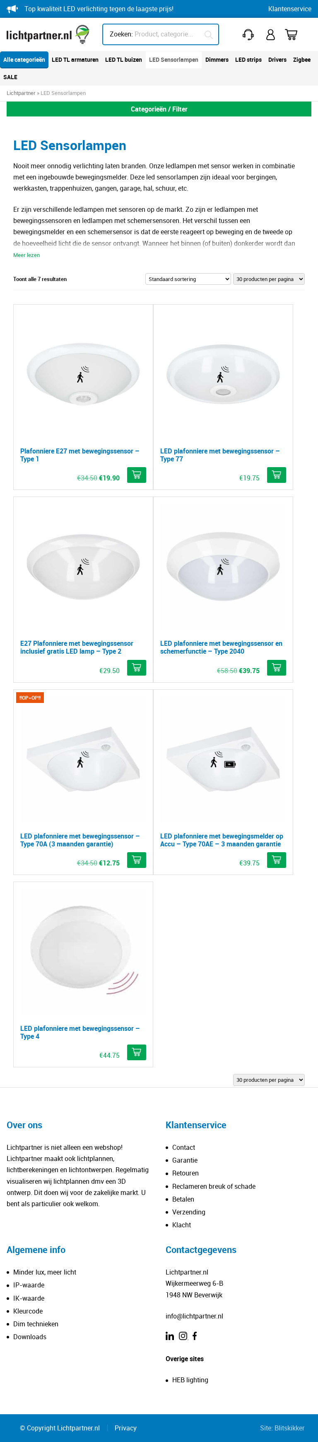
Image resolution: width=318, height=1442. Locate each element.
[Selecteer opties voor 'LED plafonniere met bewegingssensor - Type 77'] (276, 475)
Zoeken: (121, 34)
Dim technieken (35, 1323)
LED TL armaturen (75, 59)
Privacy (126, 1427)
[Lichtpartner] (48, 34)
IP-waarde (28, 1284)
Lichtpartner (21, 93)
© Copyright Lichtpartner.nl (60, 1427)
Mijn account (271, 35)
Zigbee (302, 59)
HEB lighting (190, 1379)
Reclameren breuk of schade (213, 1186)
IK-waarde (28, 1298)
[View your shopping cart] (296, 35)
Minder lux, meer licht (44, 1272)
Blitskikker (290, 1427)
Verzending (188, 1212)
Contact (183, 1147)
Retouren (185, 1173)
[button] (136, 475)
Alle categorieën (24, 59)
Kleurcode (28, 1311)
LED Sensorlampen (173, 59)
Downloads (29, 1336)
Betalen (183, 1199)
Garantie (185, 1160)
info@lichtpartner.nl (194, 1316)
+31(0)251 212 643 (249, 35)
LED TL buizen (123, 59)
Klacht (181, 1224)
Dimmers (217, 59)
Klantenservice (289, 8)
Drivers (277, 59)
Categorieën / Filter (159, 109)
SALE (10, 77)
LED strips (248, 59)
